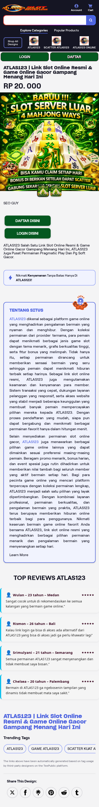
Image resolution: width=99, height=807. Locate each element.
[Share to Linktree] (38, 792)
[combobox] (45, 20)
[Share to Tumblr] (76, 792)
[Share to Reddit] (64, 792)
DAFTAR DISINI (27, 221)
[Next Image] (95, 142)
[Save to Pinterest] (51, 792)
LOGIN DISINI (27, 233)
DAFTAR (74, 57)
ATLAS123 (17, 319)
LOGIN (24, 57)
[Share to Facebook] (25, 792)
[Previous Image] (3, 142)
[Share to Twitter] (12, 792)
